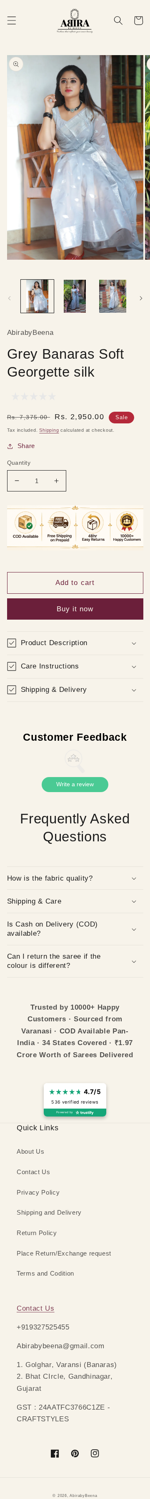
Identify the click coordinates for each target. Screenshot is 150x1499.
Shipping (49, 430)
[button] (11, 20)
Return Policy (37, 1232)
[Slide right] (141, 298)
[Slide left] (9, 298)
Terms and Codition (45, 1273)
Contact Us (33, 1171)
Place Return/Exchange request (64, 1253)
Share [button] (26, 445)
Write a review (75, 784)
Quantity (19, 462)
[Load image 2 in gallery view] (75, 296)
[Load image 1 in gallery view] (37, 296)
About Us (30, 1151)
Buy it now (75, 609)
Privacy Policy (38, 1192)
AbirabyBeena (83, 1496)
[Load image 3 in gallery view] (113, 296)
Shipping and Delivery (49, 1212)
